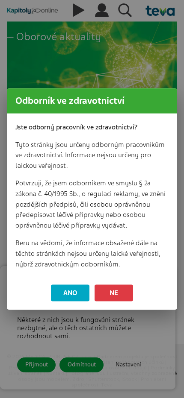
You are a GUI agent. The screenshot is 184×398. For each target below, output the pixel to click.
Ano (70, 293)
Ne (114, 293)
